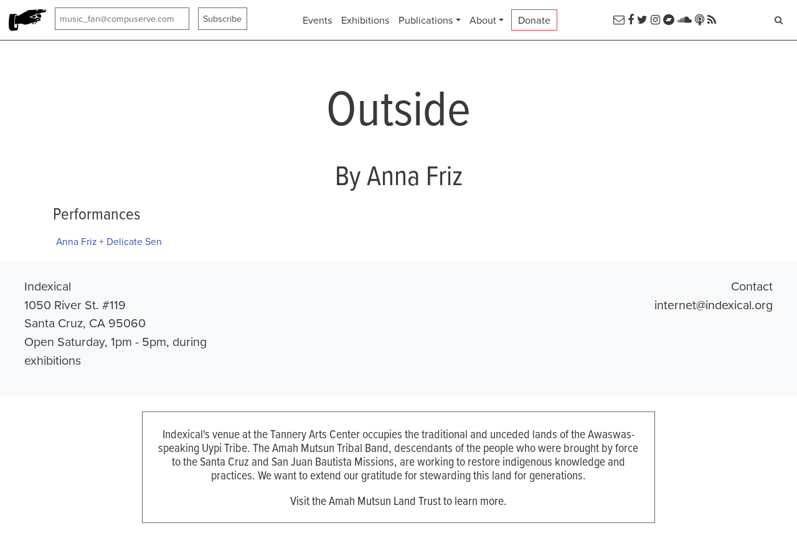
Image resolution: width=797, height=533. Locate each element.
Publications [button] (425, 20)
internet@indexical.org (713, 304)
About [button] (482, 20)
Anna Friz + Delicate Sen (109, 241)
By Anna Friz (399, 174)
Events (317, 20)
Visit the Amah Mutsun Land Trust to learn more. (398, 500)
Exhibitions (365, 20)
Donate (534, 20)
